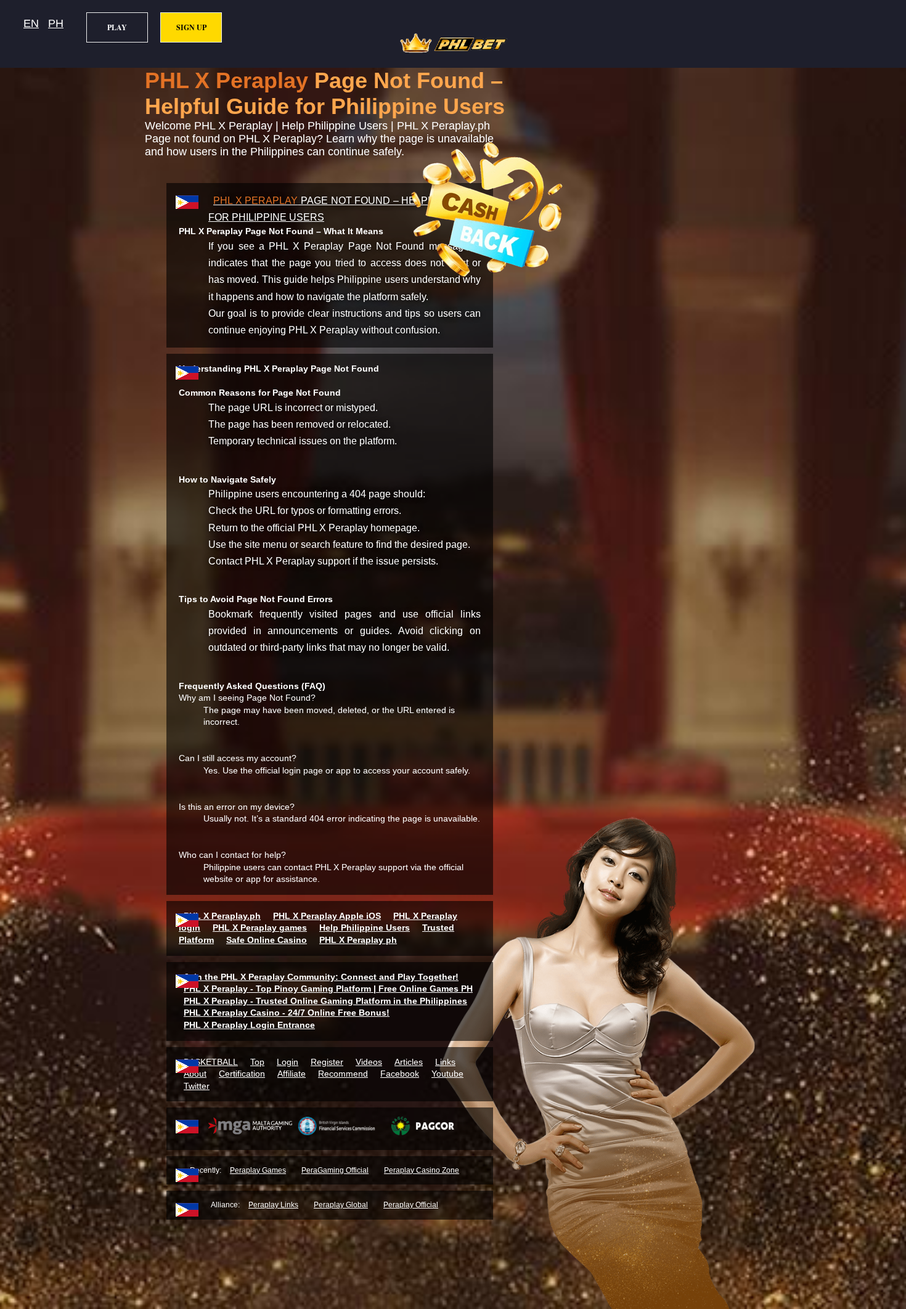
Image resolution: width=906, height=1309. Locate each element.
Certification (242, 1074)
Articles (408, 1062)
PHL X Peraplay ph (358, 940)
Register (327, 1062)
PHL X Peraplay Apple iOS (327, 916)
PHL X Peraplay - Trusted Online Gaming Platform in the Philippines (325, 1001)
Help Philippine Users (364, 927)
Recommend (343, 1074)
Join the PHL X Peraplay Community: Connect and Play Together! (321, 977)
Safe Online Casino (266, 940)
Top (257, 1062)
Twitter (197, 1086)
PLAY (117, 27)
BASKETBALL (211, 1062)
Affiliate (291, 1074)
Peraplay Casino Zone (421, 1170)
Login (287, 1062)
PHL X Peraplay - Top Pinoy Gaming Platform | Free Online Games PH (328, 988)
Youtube (447, 1074)
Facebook (399, 1074)
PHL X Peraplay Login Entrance (249, 1025)
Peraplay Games (258, 1170)
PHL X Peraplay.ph (222, 916)
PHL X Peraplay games (260, 927)
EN (31, 23)
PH (55, 23)
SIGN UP (191, 27)
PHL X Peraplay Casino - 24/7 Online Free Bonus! (287, 1012)
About (195, 1074)
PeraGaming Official (335, 1170)
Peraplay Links (273, 1205)
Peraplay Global (341, 1205)
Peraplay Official (410, 1205)
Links (445, 1062)
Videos (369, 1062)
